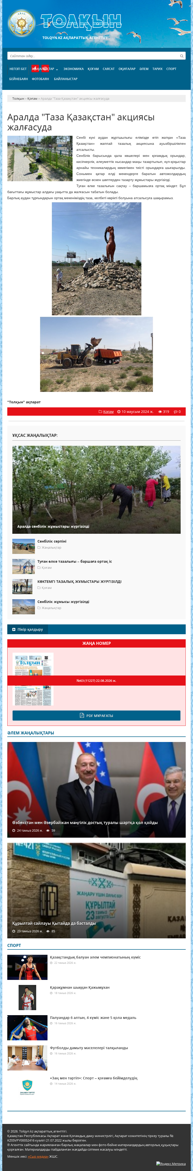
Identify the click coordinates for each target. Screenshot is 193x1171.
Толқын (96, 23)
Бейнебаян (18, 79)
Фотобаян (40, 79)
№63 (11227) (96, 680)
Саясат (109, 69)
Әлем (144, 69)
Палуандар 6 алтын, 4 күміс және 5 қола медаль (93, 1017)
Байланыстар (65, 79)
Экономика (74, 69)
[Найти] (181, 55)
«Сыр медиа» (38, 1156)
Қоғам (93, 69)
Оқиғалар (127, 69)
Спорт (171, 69)
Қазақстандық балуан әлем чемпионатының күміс (95, 957)
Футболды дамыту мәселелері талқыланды (89, 1047)
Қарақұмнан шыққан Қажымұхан (80, 987)
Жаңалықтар (43, 69)
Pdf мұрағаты (99, 715)
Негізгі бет (18, 69)
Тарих (157, 69)
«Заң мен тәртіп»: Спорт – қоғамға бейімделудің (93, 1078)
